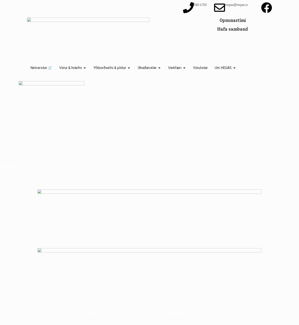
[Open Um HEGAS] (234, 68)
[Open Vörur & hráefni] (84, 68)
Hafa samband (232, 29)
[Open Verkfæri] (184, 68)
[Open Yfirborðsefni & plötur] (129, 68)
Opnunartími (233, 20)
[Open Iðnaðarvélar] (159, 68)
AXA (215, 312)
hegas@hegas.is (176, 312)
